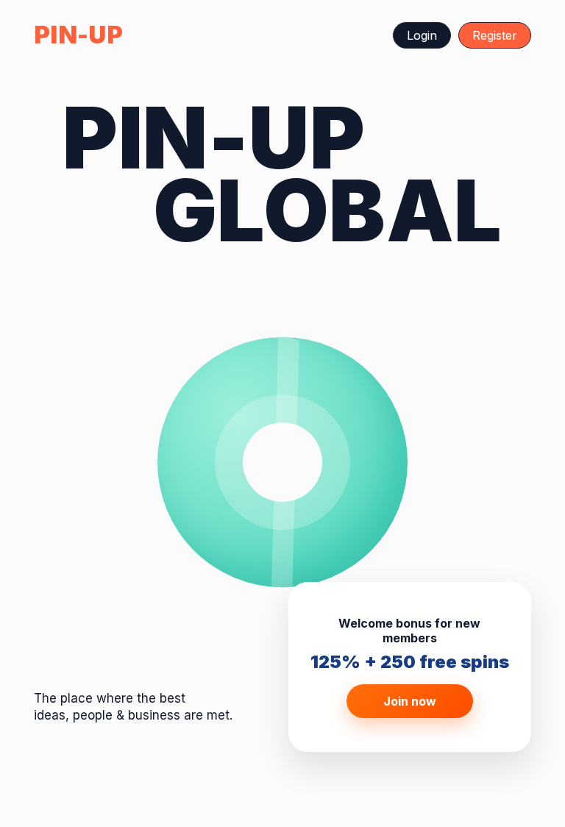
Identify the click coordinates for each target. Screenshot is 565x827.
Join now (409, 701)
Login (422, 35)
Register (494, 35)
